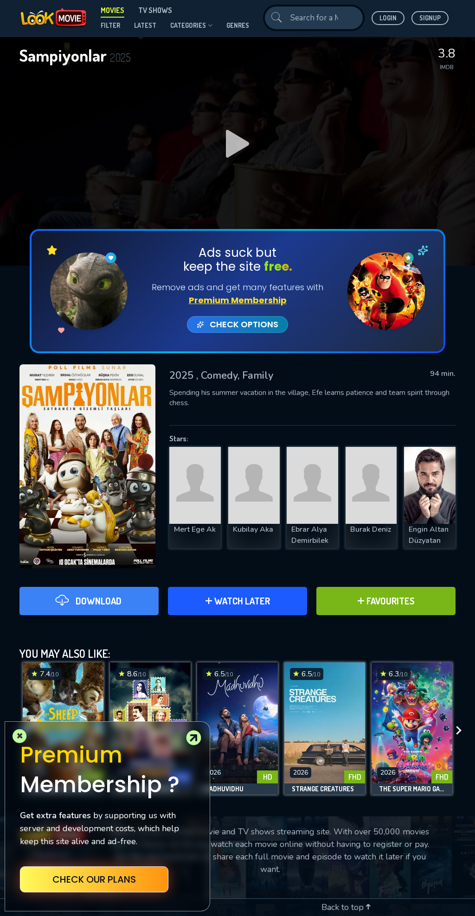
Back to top (343, 907)
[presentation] (462, 731)
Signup (430, 18)
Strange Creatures (323, 789)
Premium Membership (238, 300)
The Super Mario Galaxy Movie (412, 789)
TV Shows (155, 10)
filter (110, 25)
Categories (188, 25)
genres (237, 25)
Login (388, 18)
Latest (145, 25)
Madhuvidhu (224, 789)
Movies (112, 10)
